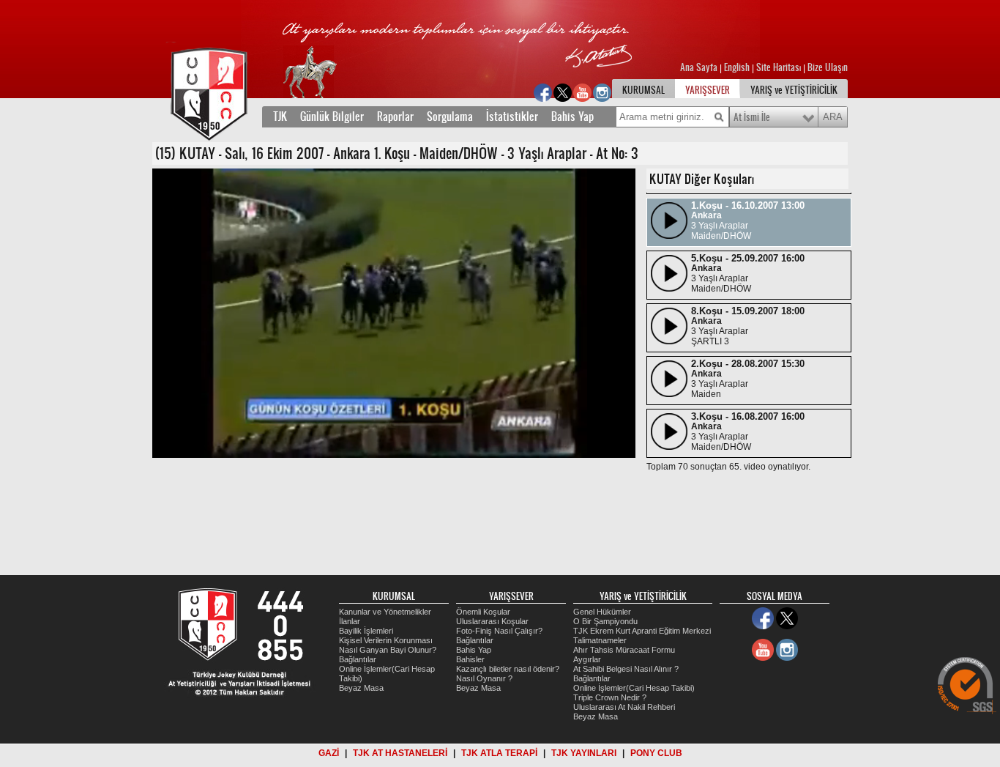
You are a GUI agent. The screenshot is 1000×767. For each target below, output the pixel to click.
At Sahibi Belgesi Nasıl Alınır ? (626, 668)
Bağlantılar (357, 659)
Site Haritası (779, 67)
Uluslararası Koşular (492, 621)
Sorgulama (450, 116)
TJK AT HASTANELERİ (400, 753)
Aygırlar (587, 659)
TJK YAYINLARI (583, 753)
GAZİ (328, 753)
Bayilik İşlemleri (366, 630)
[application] (393, 313)
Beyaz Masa (361, 687)
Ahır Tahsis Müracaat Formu (624, 649)
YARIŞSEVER (707, 90)
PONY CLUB (656, 753)
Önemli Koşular (483, 611)
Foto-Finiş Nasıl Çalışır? (499, 630)
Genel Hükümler (602, 611)
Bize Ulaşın (827, 67)
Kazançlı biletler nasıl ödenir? (507, 668)
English (737, 67)
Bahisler (470, 659)
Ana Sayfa (700, 67)
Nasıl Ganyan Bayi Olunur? (387, 649)
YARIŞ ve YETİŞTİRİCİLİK (793, 90)
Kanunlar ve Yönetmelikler (385, 611)
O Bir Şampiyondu (605, 621)
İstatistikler (512, 116)
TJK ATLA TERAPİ (499, 753)
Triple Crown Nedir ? (609, 697)
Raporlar (395, 116)
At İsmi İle (752, 117)
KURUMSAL (643, 90)
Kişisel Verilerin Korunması (386, 640)
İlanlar (349, 621)
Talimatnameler (600, 640)
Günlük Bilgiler (332, 116)
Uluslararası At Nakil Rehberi (624, 707)
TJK (280, 116)
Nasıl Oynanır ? (484, 678)
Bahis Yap (572, 116)
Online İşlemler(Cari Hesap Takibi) (634, 687)
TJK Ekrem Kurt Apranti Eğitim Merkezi (642, 630)
